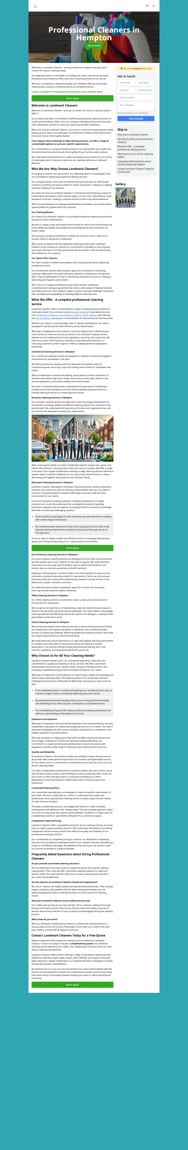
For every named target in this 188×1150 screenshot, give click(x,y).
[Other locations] (147, 5)
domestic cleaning (79, 312)
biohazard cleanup (48, 315)
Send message (136, 118)
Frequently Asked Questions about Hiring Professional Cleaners (134, 163)
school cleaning (43, 318)
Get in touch (94, 45)
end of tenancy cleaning (70, 315)
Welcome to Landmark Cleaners (133, 134)
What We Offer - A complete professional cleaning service (132, 148)
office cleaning (90, 315)
